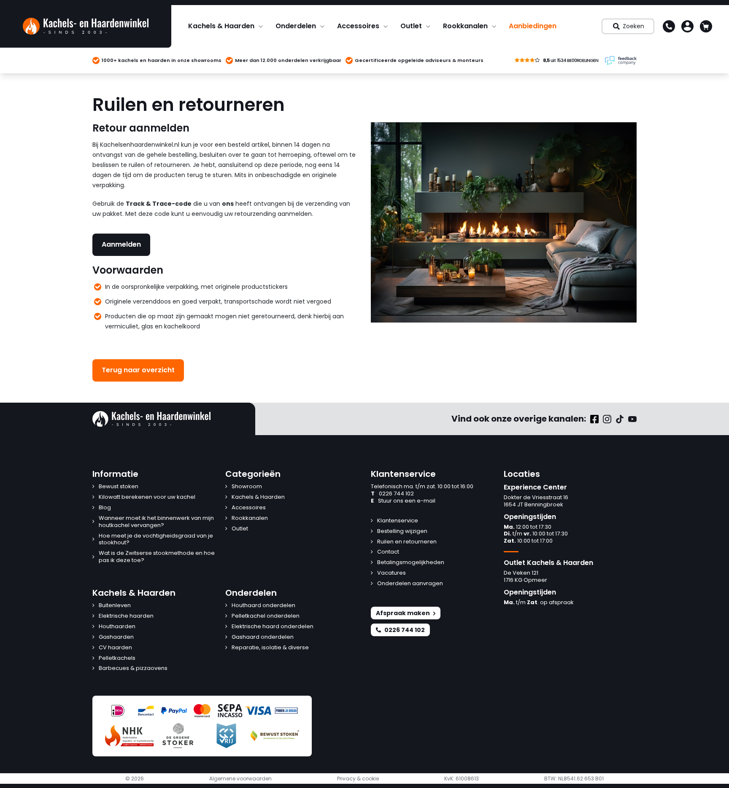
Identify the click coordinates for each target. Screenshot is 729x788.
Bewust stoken (118, 486)
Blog (105, 507)
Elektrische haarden (126, 616)
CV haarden (115, 647)
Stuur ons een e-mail (403, 501)
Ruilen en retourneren (407, 542)
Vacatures (391, 573)
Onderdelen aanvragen (410, 583)
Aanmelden (121, 244)
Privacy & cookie (358, 778)
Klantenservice (397, 520)
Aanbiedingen (532, 26)
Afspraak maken (403, 613)
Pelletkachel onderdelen (266, 616)
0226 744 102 (392, 494)
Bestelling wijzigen (402, 531)
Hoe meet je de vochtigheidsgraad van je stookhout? (156, 540)
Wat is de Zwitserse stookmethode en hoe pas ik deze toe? (157, 557)
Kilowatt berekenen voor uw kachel (147, 497)
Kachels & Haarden (221, 26)
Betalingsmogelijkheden (410, 562)
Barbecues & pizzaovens (133, 668)
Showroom (247, 486)
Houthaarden (117, 626)
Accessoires (358, 26)
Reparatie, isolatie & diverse (270, 647)
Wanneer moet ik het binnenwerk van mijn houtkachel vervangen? (156, 522)
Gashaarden (116, 637)
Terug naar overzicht (138, 370)
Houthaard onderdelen (263, 605)
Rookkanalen (465, 26)
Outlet (411, 26)
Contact (388, 552)
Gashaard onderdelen (263, 637)
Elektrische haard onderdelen (272, 626)
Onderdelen (295, 26)
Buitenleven (115, 605)
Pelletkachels (117, 658)
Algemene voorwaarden (240, 778)
